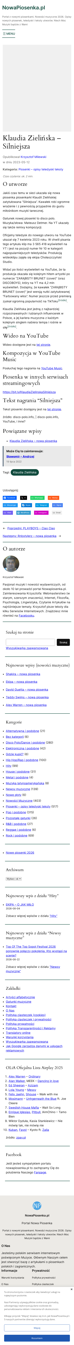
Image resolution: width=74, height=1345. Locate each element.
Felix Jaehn (16, 1094)
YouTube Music (51, 368)
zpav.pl (21, 1137)
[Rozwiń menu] (8, 34)
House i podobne (18, 771)
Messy (31, 1090)
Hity (8, 766)
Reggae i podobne (18, 829)
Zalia (45, 1130)
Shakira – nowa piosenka (23, 674)
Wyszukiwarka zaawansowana (27, 648)
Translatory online (18, 1032)
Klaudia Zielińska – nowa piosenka (33, 441)
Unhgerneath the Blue (41, 1098)
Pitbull (36, 1112)
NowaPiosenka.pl (23, 7)
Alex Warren (17, 1076)
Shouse (31, 1094)
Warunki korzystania (20, 1037)
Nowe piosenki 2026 (20, 852)
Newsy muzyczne (18, 789)
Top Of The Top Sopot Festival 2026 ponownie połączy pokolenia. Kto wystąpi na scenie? (36, 951)
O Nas (10, 1010)
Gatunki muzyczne (18, 1001)
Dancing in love (48, 1081)
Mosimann (16, 1098)
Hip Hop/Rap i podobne (22, 760)
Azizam (33, 1085)
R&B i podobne (16, 824)
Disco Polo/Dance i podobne (25, 742)
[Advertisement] (37, 90)
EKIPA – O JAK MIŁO (20, 904)
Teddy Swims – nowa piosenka (27, 697)
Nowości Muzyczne (19, 800)
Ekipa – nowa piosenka (21, 681)
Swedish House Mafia (24, 1107)
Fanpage (40, 1172)
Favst (23, 1130)
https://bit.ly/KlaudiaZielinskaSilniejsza (29, 392)
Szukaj (63, 642)
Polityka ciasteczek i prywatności (28, 1019)
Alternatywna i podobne (22, 731)
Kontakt (11, 1006)
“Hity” (53, 916)
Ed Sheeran (17, 1085)
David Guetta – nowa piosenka (27, 689)
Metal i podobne (17, 777)
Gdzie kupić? (15, 754)
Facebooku (26, 615)
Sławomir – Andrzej (20, 456)
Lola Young (16, 1090)
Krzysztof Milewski (33, 157)
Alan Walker (17, 1081)
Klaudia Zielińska (24, 472)
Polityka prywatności (20, 1024)
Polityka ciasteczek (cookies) (26, 1015)
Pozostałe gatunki (18, 818)
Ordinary (34, 1076)
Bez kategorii (15, 736)
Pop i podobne (16, 812)
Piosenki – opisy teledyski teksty (41, 169)
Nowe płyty (13, 795)
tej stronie (43, 344)
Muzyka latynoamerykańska (25, 783)
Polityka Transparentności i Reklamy (31, 1028)
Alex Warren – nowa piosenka (26, 705)
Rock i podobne (16, 835)
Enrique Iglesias (19, 1112)
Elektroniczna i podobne (22, 748)
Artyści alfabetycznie (20, 997)
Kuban (13, 1130)
